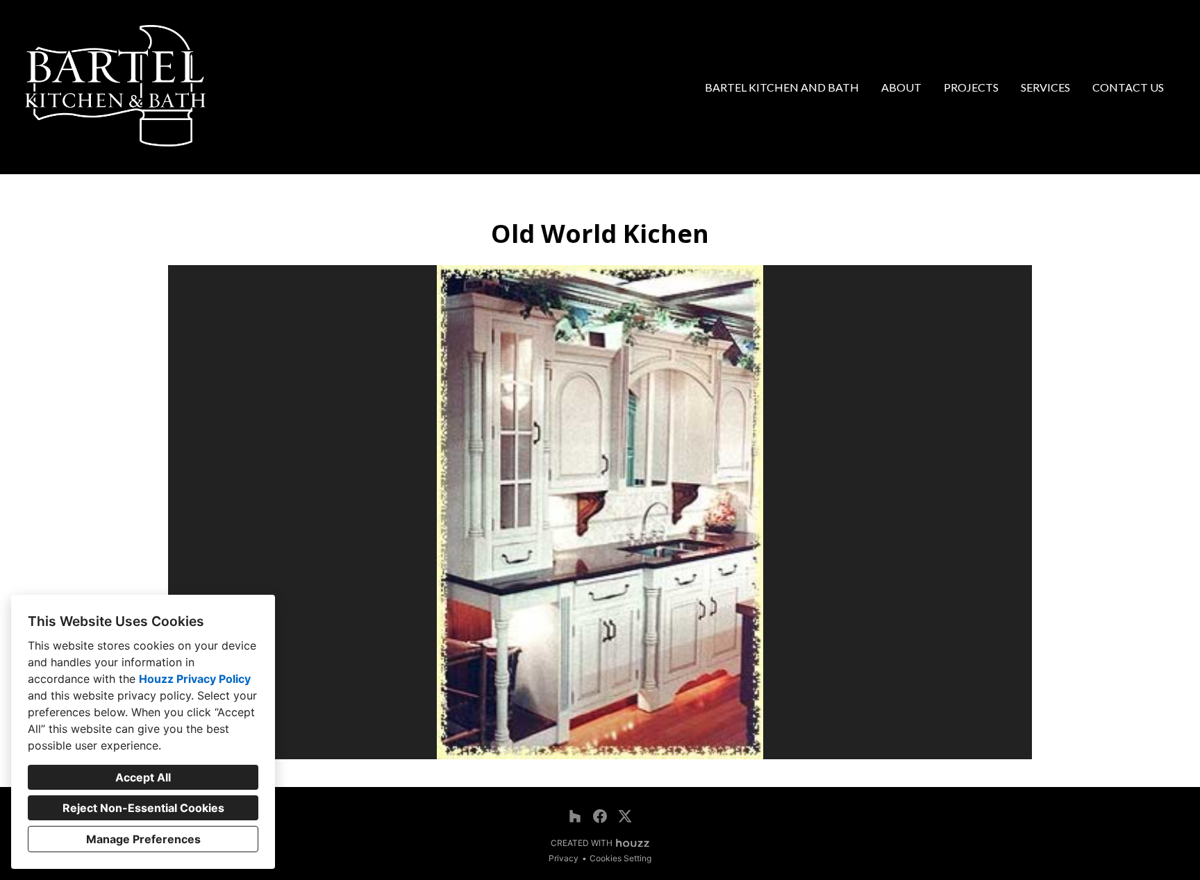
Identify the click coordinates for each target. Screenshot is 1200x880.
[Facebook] (600, 816)
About (901, 87)
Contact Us (1128, 87)
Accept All (143, 777)
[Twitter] (625, 816)
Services (1045, 87)
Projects (971, 87)
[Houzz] (575, 816)
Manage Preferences (143, 839)
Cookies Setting (620, 858)
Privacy (563, 858)
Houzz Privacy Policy (195, 679)
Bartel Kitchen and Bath (782, 87)
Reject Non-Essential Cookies (143, 808)
